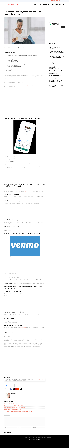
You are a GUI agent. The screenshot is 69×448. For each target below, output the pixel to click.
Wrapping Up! (10, 70)
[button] (63, 4)
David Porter (51, 87)
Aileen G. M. (8, 47)
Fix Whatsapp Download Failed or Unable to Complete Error (14, 403)
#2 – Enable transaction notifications (15, 66)
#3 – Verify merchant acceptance (14, 59)
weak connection (28, 191)
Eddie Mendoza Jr (51, 68)
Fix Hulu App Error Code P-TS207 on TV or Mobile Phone (14, 405)
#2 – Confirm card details (13, 57)
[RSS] (56, 0)
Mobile (11, 377)
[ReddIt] (18, 389)
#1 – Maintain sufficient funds (14, 65)
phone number (23, 327)
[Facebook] (51, 0)
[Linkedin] (52, 0)
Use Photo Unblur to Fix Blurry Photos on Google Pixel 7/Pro (15, 407)
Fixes (14, 377)
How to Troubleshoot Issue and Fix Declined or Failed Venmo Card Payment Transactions (22, 55)
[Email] (21, 389)
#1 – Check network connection (14, 56)
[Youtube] (59, 0)
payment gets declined (40, 80)
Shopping (17, 377)
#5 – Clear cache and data (13, 61)
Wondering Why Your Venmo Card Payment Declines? (16, 54)
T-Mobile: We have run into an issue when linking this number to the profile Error (18, 411)
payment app (29, 85)
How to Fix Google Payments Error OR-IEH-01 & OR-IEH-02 (14, 409)
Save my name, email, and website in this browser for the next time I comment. (19, 430)
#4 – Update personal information (14, 69)
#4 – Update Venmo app (13, 60)
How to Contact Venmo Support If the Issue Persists (16, 62)
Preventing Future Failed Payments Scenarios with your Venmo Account (19, 64)
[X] (57, 0)
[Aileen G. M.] (5, 47)
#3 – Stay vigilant (12, 67)
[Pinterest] (54, 0)
